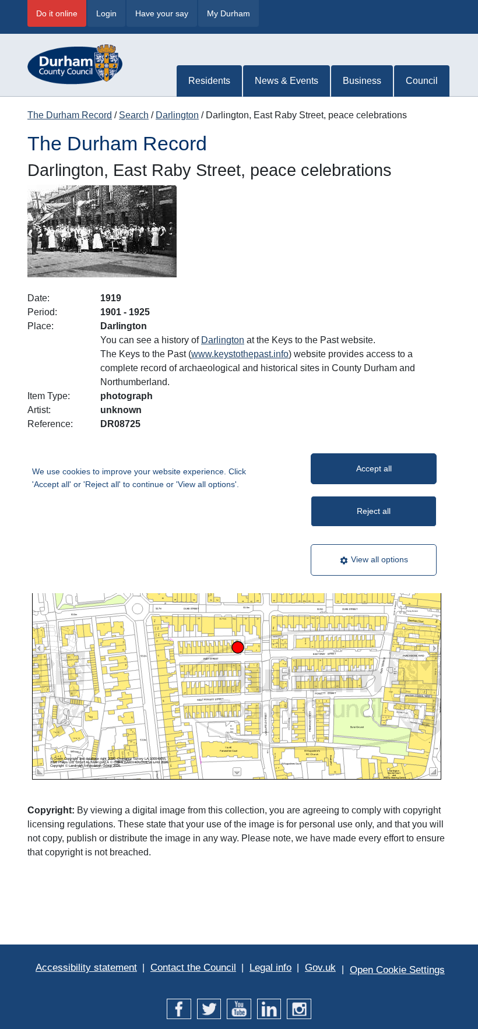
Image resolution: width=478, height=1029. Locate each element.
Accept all (374, 468)
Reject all (374, 511)
